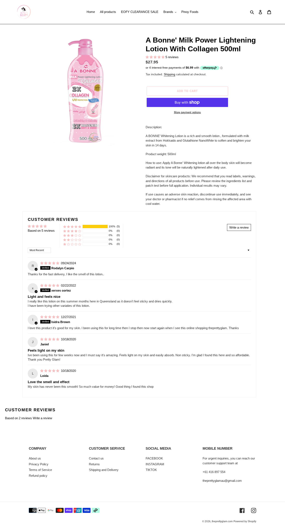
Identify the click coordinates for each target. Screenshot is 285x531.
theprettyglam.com (222, 521)
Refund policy (38, 475)
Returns (94, 464)
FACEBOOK (154, 458)
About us (35, 458)
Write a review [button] (239, 227)
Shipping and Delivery (104, 470)
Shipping (169, 74)
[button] (155, 57)
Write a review (42, 418)
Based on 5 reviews (41, 230)
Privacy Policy (38, 464)
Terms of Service (40, 470)
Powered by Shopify (244, 521)
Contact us (96, 458)
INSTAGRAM (155, 464)
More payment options (187, 112)
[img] (50, 263)
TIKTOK (151, 470)
